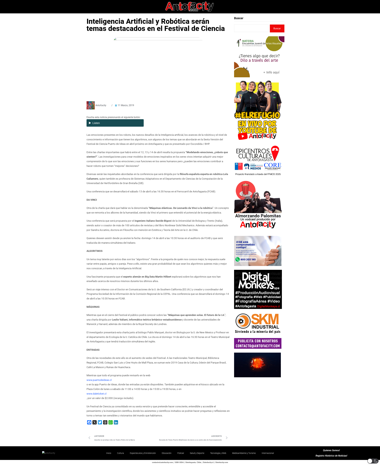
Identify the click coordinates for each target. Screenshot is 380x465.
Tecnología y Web (218, 453)
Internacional (268, 453)
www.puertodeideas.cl (99, 379)
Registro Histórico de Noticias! (331, 456)
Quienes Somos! (331, 450)
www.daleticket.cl (96, 393)
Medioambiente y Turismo (244, 453)
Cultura (120, 453)
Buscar (238, 18)
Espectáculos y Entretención (143, 453)
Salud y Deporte (197, 453)
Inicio (108, 453)
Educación (166, 453)
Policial (180, 453)
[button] (373, 461)
